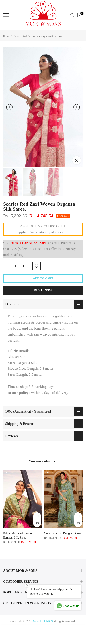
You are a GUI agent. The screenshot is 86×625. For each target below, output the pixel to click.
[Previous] (9, 107)
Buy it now (43, 290)
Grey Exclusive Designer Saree (62, 533)
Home (6, 36)
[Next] (76, 107)
